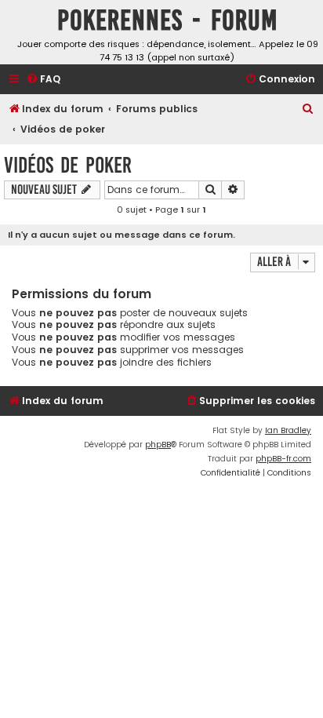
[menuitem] (43, 79)
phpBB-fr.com (283, 459)
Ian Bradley (288, 430)
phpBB (158, 444)
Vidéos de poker (68, 165)
